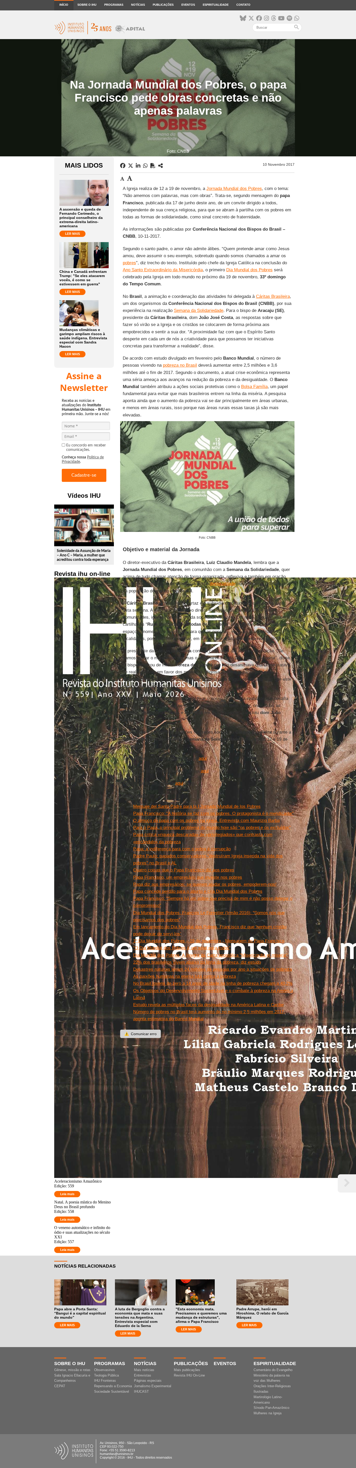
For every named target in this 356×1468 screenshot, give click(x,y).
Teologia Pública (106, 1375)
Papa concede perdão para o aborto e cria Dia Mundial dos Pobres (197, 891)
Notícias (138, 4)
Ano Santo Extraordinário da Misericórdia (163, 269)
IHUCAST (141, 1391)
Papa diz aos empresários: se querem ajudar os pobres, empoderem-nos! (205, 884)
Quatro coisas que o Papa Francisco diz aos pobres (183, 870)
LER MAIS (72, 234)
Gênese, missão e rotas (72, 1370)
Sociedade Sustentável (111, 1391)
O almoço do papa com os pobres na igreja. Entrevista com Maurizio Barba (206, 820)
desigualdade (222, 583)
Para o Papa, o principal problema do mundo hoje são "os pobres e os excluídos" (212, 827)
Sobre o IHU (86, 4)
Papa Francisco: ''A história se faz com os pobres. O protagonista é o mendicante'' (213, 813)
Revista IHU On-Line (189, 1375)
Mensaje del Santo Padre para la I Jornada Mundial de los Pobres (197, 806)
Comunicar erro (140, 1034)
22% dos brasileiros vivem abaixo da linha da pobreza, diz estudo (197, 962)
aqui (203, 758)
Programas (113, 4)
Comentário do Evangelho (273, 1370)
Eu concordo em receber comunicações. (86, 448)
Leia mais (67, 1194)
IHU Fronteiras (105, 1381)
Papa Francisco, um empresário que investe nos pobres (187, 877)
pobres (129, 262)
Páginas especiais (148, 1381)
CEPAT (59, 1386)
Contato (243, 4)
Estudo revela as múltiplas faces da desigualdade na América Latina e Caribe (208, 1004)
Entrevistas (142, 1375)
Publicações (163, 4)
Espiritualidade (216, 4)
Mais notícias (144, 1370)
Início (63, 4)
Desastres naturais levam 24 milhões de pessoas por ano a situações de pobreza (212, 969)
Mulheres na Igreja (267, 1413)
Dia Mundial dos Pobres (249, 269)
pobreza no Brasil (180, 365)
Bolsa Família (254, 386)
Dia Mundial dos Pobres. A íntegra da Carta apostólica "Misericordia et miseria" (210, 955)
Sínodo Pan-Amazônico (271, 1408)
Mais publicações (187, 1370)
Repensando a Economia (113, 1386)
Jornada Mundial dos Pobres (234, 188)
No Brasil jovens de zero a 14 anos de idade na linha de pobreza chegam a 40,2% (212, 983)
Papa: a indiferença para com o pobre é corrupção (182, 848)
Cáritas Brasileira (273, 296)
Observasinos (104, 1370)
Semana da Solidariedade (198, 310)
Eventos (188, 4)
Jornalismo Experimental (152, 1386)
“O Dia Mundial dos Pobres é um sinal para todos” (182, 947)
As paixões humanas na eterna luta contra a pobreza (184, 976)
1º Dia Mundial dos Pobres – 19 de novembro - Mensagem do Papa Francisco (208, 940)
